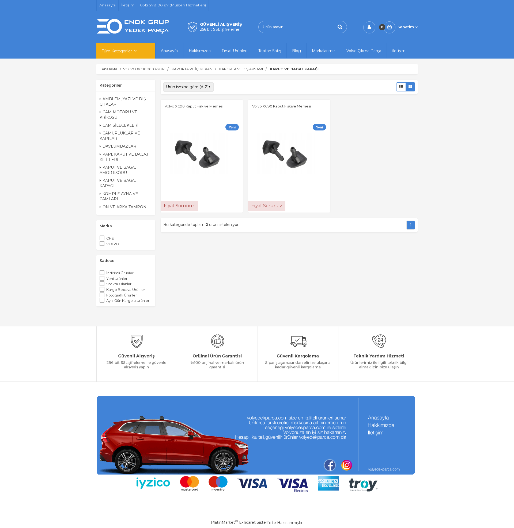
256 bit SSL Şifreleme (219, 29)
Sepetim (406, 27)
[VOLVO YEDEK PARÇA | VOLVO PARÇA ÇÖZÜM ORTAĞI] (133, 32)
